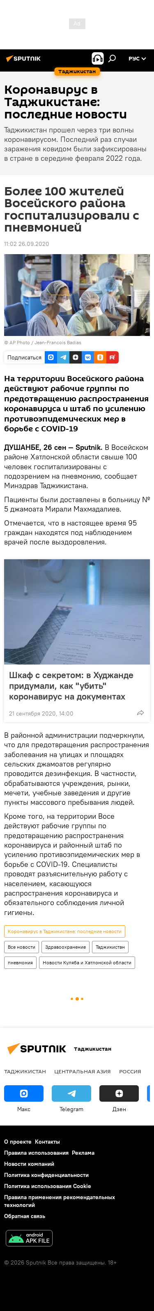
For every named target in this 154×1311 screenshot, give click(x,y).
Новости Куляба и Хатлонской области (87, 962)
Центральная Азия (82, 1071)
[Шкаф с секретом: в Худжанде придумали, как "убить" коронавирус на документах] (77, 612)
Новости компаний (29, 1163)
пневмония (20, 962)
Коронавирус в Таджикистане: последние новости (65, 931)
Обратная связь (24, 1216)
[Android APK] (29, 1239)
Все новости (21, 947)
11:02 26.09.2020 (26, 244)
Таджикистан (110, 947)
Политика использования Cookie (47, 1186)
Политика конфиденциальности (46, 1175)
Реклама (83, 1152)
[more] (140, 712)
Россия (130, 1071)
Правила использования (36, 1152)
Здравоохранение (65, 947)
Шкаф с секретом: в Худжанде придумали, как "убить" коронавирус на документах (71, 685)
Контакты (47, 1141)
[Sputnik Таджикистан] (24, 61)
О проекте (18, 1141)
